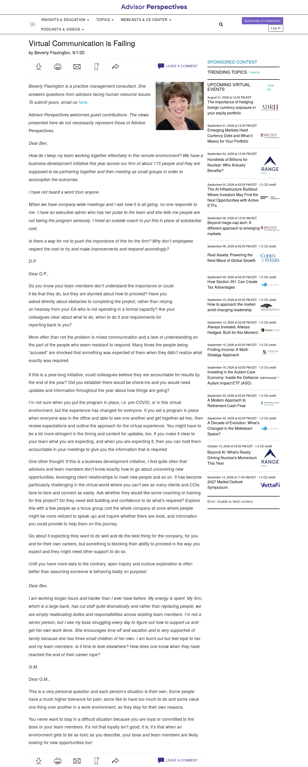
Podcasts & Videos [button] (61, 29)
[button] (38, 67)
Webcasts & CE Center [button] (145, 19)
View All (255, 72)
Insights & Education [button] (64, 19)
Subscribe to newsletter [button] (262, 21)
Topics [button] (103, 19)
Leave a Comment (181, 66)
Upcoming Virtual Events (228, 87)
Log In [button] (276, 28)
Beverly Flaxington (52, 52)
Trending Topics (227, 72)
